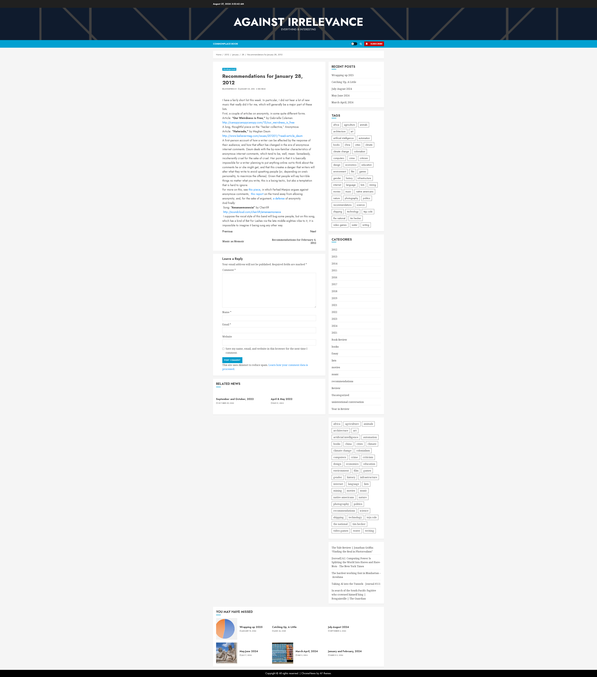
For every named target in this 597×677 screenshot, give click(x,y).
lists (362, 185)
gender (337, 178)
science (361, 205)
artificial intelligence (343, 138)
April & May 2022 (281, 399)
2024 (334, 326)
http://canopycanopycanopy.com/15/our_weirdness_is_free (258, 123)
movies (336, 191)
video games (340, 225)
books (336, 145)
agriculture (349, 125)
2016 (334, 277)
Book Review (339, 339)
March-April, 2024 (342, 102)
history (349, 178)
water (354, 225)
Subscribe (376, 43)
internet (337, 185)
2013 (334, 256)
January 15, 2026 (249, 631)
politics (366, 198)
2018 (334, 291)
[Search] (361, 44)
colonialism (359, 151)
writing (365, 225)
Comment (229, 270)
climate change (341, 151)
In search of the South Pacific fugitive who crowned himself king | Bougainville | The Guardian (354, 594)
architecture (339, 131)
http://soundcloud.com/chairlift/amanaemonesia (252, 212)
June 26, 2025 (280, 631)
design (336, 165)
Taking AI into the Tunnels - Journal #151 (356, 584)
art (352, 131)
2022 (334, 312)
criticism (364, 158)
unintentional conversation (348, 402)
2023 (334, 319)
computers (338, 158)
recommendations (342, 205)
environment (339, 171)
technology (353, 211)
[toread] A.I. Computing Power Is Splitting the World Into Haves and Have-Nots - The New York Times (356, 562)
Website (227, 336)
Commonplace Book (225, 43)
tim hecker (355, 218)
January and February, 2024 (345, 651)
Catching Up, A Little (344, 82)
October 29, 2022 (226, 403)
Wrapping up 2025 (343, 75)
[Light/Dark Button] (354, 43)
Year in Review (340, 409)
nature (336, 198)
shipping (337, 211)
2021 (334, 305)
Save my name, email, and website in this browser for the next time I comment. (266, 350)
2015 (334, 270)
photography (351, 198)
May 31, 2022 (278, 403)
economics (350, 165)
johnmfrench (230, 89)
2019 (334, 298)
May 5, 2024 (303, 655)
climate (369, 145)
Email (226, 324)
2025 (334, 332)
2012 (334, 249)
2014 (334, 263)
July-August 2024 (342, 89)
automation (364, 138)
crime (352, 158)
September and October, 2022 (235, 399)
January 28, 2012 (247, 89)
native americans (364, 191)
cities (357, 145)
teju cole (368, 211)
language (351, 185)
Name (226, 312)
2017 (334, 284)
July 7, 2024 (247, 655)
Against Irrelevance (298, 22)
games (362, 171)
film (352, 171)
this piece (254, 190)
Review (336, 388)
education (366, 165)
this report (257, 194)
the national (339, 218)
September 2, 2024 (338, 631)
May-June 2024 (340, 95)
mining (372, 185)
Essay (335, 353)
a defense (279, 198)
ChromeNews (308, 673)
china (347, 145)
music (348, 191)
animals (363, 125)
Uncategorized (229, 69)
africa (336, 125)
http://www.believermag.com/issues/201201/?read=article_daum (262, 136)
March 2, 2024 (336, 655)
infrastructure (364, 178)
